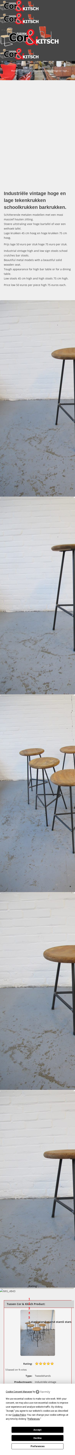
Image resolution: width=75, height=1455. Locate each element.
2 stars (40, 1322)
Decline (37, 1438)
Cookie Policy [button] (19, 1415)
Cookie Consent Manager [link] (19, 1391)
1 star (32, 1322)
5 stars (66, 1322)
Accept (37, 1430)
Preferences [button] (34, 1419)
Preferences (38, 1446)
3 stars (49, 1322)
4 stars (58, 1322)
